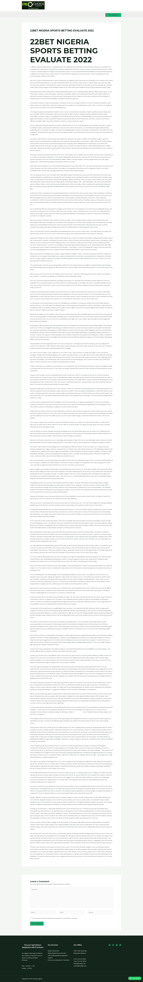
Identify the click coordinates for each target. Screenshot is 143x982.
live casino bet (78, 712)
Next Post (111, 870)
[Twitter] (113, 5)
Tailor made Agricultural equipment (58, 955)
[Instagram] (116, 5)
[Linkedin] (120, 5)
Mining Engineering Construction (57, 953)
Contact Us (39, 15)
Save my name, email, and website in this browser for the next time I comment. (55, 918)
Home (25, 15)
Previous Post (33, 870)
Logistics (50, 958)
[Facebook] (109, 5)
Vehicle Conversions (53, 951)
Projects (31, 15)
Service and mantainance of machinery (58, 960)
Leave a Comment (35, 34)
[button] (134, 978)
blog (43, 34)
